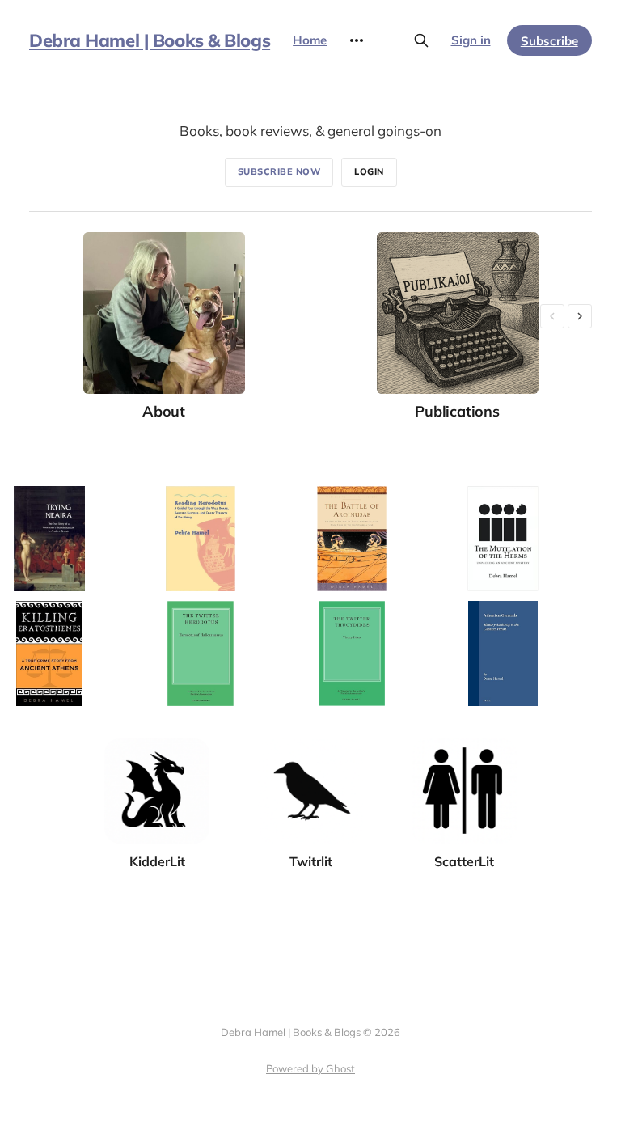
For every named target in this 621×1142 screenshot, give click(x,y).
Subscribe (549, 41)
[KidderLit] (156, 746)
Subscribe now (279, 171)
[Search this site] (421, 40)
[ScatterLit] (464, 746)
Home (310, 40)
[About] (163, 326)
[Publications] (457, 326)
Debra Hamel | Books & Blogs (149, 40)
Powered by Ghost (310, 1068)
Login (369, 171)
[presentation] (552, 316)
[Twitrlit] (310, 746)
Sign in (471, 40)
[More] (356, 40)
